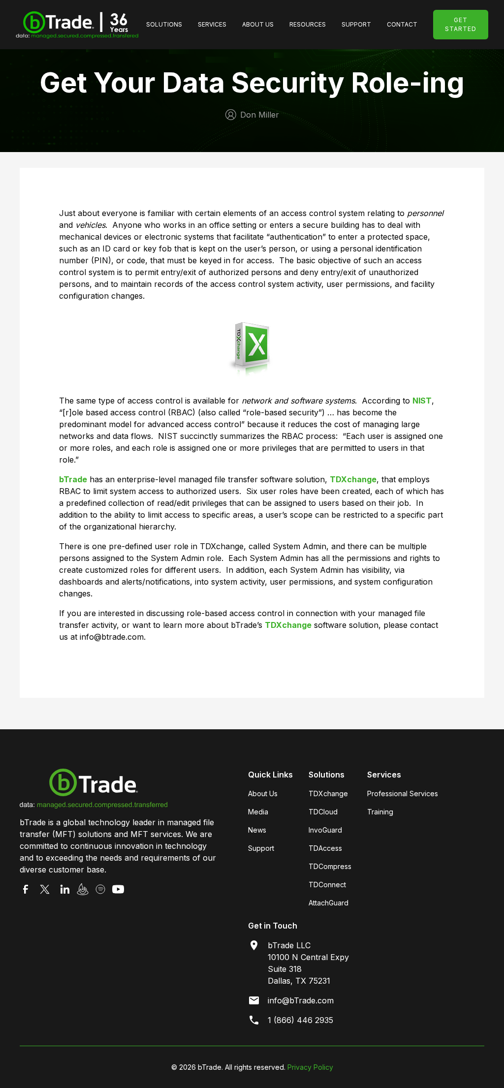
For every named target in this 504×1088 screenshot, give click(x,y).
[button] (164, 24)
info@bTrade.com (301, 1000)
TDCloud (323, 812)
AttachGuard (328, 903)
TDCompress (330, 866)
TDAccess (325, 848)
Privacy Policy (310, 1067)
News (257, 830)
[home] (77, 24)
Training (380, 812)
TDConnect (327, 884)
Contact (402, 24)
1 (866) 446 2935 (300, 1020)
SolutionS (164, 24)
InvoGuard (325, 830)
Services (212, 24)
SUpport (356, 24)
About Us (258, 24)
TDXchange (328, 793)
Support (261, 848)
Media (258, 812)
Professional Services (402, 793)
